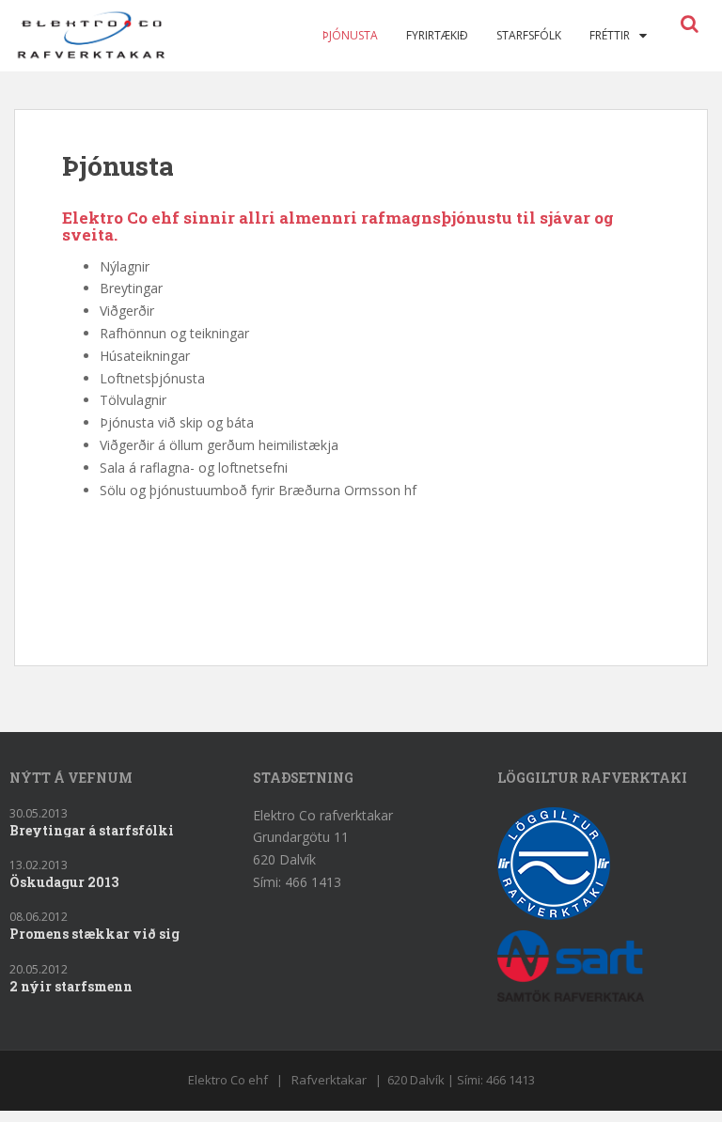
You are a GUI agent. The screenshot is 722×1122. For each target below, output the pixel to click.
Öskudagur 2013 (63, 882)
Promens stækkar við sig (94, 934)
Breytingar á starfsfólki (91, 830)
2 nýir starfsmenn (71, 986)
